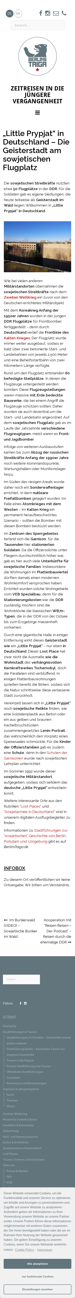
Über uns (9, 1165)
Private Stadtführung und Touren (28, 1066)
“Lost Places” (30, 806)
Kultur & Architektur (16, 1142)
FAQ (9, 1176)
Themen (12, 1100)
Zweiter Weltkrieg (15, 1113)
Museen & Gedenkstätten (20, 1119)
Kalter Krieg (11, 1131)
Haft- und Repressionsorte (20, 1136)
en (18, 13)
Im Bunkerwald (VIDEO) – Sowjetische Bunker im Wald (20, 928)
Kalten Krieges (17, 338)
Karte (10, 1094)
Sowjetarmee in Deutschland (22, 1148)
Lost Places (10, 1153)
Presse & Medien (17, 1171)
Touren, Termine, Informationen (23, 1159)
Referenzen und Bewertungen (26, 1083)
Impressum (44, 1249)
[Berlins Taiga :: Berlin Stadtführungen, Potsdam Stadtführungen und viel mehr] (37, 56)
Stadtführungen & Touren (20, 1032)
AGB (9, 1182)
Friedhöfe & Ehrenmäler (18, 1125)
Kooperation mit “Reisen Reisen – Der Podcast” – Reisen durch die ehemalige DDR (55, 931)
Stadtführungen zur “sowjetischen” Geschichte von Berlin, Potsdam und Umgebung (36, 835)
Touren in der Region (20, 1060)
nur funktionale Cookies (37, 1276)
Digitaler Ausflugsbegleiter (21, 1089)
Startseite (9, 1026)
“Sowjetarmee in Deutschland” (29, 812)
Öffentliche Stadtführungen (25, 1071)
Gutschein (13, 1077)
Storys (11, 1106)
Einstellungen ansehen (37, 1289)
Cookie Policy (24, 1249)
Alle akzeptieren (37, 1263)
